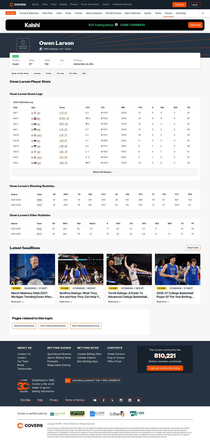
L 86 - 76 (63, 163)
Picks (54, 4)
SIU (38, 124)
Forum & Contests (90, 4)
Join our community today (165, 368)
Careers (21, 357)
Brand (20, 365)
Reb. (84, 73)
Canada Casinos (86, 357)
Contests (114, 347)
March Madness (133, 13)
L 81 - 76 (63, 157)
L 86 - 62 (63, 146)
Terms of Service (74, 399)
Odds (45, 4)
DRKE (39, 200)
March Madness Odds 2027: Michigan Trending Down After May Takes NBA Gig (31, 295)
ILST (39, 163)
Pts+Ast (60, 73)
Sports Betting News (59, 357)
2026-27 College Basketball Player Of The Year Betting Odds (175, 295)
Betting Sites (88, 347)
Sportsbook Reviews (59, 353)
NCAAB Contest (113, 13)
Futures (78, 13)
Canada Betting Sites (89, 353)
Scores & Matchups (29, 13)
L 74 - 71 (63, 135)
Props (68, 13)
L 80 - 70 (63, 151)
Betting (63, 4)
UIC (38, 113)
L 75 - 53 (63, 129)
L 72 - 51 (63, 113)
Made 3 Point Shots (20, 73)
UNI (38, 130)
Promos (74, 4)
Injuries (147, 13)
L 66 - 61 (63, 140)
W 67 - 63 (63, 124)
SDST (39, 205)
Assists (37, 73)
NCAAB (10, 13)
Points (49, 73)
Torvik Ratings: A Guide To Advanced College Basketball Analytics (127, 295)
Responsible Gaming (59, 365)
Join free (179, 4)
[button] (105, 172)
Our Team (22, 361)
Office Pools (114, 361)
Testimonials (24, 368)
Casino (105, 4)
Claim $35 (195, 25)
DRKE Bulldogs (51, 48)
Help (40, 399)
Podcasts (52, 361)
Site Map (25, 399)
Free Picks (47, 13)
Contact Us (23, 353)
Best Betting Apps (87, 361)
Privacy (54, 399)
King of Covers (116, 357)
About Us (24, 347)
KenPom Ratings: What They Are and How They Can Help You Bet (81, 295)
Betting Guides (59, 347)
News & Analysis (94, 13)
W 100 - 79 (64, 118)
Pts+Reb (73, 73)
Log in (195, 4)
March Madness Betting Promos (85, 326)
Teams (158, 13)
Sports (35, 4)
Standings (181, 13)
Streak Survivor (116, 353)
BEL (38, 118)
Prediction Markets (122, 4)
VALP (39, 135)
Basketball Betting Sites (24, 326)
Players (168, 13)
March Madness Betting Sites (53, 326)
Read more (194, 248)
